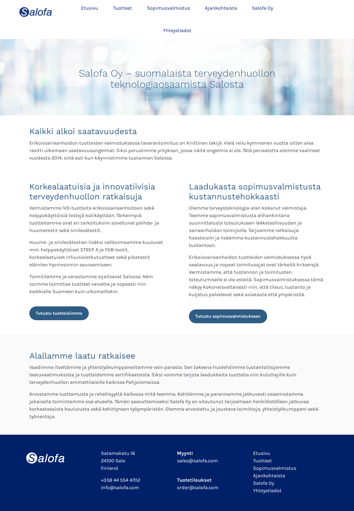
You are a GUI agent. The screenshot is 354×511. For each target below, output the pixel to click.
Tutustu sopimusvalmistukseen (228, 316)
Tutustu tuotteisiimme (59, 313)
